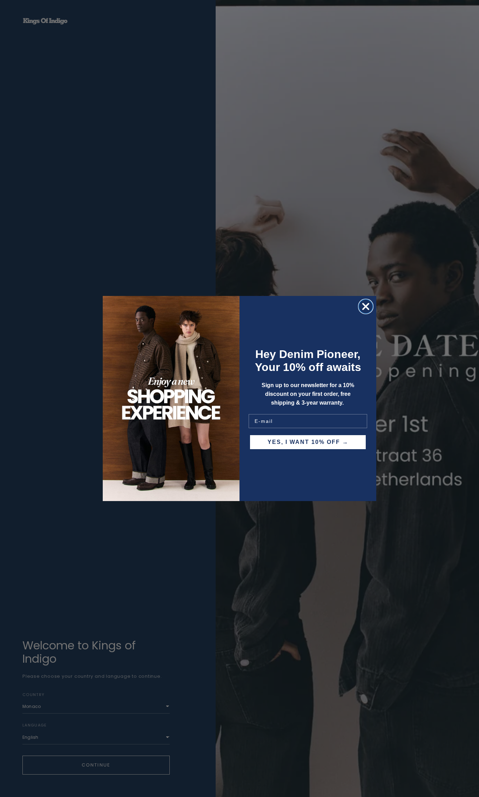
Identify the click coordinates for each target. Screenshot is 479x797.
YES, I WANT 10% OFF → (308, 442)
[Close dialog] (366, 306)
